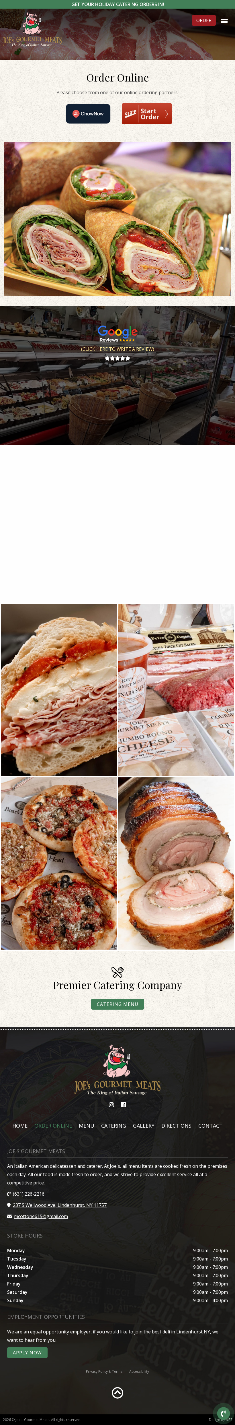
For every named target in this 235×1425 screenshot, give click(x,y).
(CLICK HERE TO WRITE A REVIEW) (117, 349)
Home (20, 1125)
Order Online (53, 1125)
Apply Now (27, 1353)
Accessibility (139, 1371)
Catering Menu (117, 1004)
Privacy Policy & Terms (104, 1371)
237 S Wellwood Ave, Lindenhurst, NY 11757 (60, 1205)
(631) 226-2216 (28, 1194)
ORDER (203, 20)
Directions (176, 1125)
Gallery (143, 1125)
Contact (210, 1125)
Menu (86, 1125)
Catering (113, 1125)
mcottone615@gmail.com (41, 1216)
